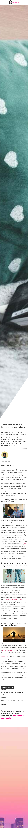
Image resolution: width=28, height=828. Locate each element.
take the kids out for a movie (9, 650)
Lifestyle (4, 421)
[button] (8, 465)
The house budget (5, 656)
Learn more (4, 722)
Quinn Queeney (5, 461)
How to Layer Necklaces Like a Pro (12, 700)
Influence (11, 421)
